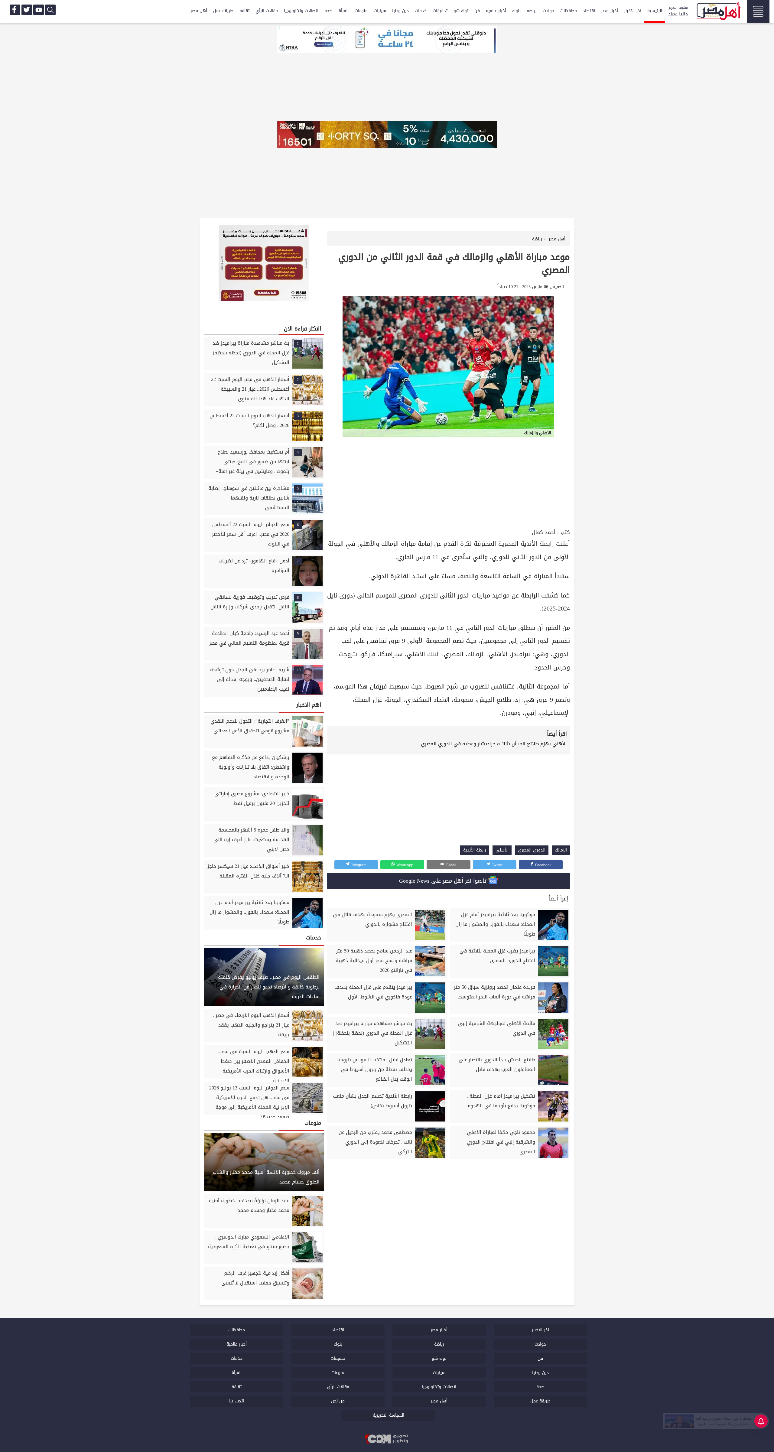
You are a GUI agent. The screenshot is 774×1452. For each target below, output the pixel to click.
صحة (328, 11)
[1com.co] (387, 1439)
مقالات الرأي (266, 11)
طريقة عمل (223, 11)
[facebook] (15, 10)
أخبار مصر (609, 11)
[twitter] (26, 10)
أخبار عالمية (496, 11)
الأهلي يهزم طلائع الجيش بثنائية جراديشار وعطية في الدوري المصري (494, 743)
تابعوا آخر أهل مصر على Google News (443, 881)
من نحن (338, 1401)
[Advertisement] (448, 482)
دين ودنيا (400, 11)
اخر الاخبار (632, 11)
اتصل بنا (236, 1401)
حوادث (548, 11)
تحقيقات (440, 11)
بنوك (516, 11)
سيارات (380, 11)
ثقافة (244, 11)
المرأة (344, 11)
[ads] (387, 40)
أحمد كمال (543, 532)
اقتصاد (589, 11)
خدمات (421, 11)
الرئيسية (654, 11)
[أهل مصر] (718, 12)
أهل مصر (198, 11)
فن (477, 11)
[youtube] (38, 10)
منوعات (361, 11)
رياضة (532, 11)
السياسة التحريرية (388, 1415)
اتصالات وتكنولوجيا (301, 11)
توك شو (461, 11)
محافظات (568, 11)
